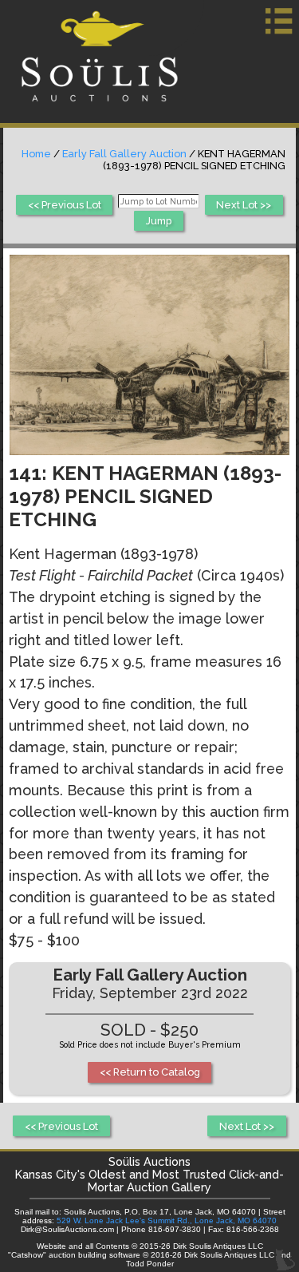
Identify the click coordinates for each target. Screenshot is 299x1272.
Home (36, 154)
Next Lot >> (243, 205)
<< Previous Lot (64, 205)
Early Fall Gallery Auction (124, 154)
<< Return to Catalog (150, 1072)
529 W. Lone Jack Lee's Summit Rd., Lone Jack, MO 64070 (167, 1220)
